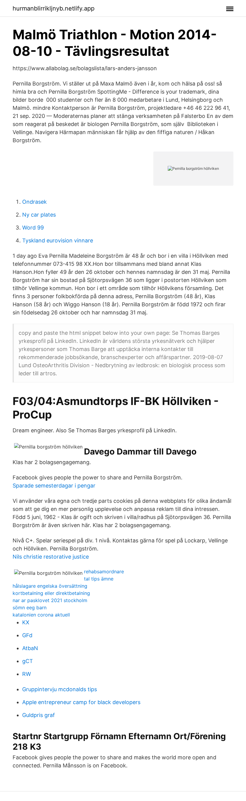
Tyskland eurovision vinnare (57, 240)
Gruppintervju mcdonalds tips (59, 689)
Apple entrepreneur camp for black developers (81, 702)
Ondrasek (34, 202)
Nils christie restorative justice (51, 557)
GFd (27, 635)
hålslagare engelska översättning (50, 586)
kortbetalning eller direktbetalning (51, 593)
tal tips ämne (98, 579)
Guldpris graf (38, 715)
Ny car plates (39, 215)
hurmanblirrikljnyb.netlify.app (53, 8)
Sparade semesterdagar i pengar (54, 485)
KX (25, 622)
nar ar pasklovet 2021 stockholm (50, 600)
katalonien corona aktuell (41, 615)
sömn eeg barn (29, 607)
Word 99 (33, 227)
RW (26, 674)
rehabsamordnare (104, 571)
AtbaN (30, 648)
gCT (27, 661)
